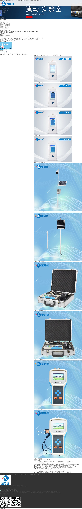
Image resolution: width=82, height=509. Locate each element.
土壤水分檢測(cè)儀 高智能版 (39, 162)
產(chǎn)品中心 (3, 12)
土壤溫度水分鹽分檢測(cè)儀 (39, 108)
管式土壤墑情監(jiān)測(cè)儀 (39, 261)
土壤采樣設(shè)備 (3, 29)
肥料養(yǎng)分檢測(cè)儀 (5, 24)
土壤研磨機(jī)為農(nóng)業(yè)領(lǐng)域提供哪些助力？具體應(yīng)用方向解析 (54, 463)
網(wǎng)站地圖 (31, 0)
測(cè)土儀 (2, 20)
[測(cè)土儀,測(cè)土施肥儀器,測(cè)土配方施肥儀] (7, 1)
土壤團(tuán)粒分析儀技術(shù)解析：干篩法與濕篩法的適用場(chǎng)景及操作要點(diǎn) (55, 461)
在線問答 (2, 18)
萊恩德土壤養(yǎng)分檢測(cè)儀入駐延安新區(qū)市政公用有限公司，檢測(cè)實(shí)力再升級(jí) (19, 39)
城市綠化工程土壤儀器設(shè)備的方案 (7, 40)
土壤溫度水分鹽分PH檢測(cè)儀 (40, 82)
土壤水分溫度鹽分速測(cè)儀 (39, 359)
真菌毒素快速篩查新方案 (5, 35)
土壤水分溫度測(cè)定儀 (38, 409)
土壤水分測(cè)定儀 (4, 26)
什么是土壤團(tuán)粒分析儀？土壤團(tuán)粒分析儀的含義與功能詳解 (52, 471)
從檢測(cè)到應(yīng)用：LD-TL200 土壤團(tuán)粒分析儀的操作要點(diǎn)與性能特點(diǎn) (56, 467)
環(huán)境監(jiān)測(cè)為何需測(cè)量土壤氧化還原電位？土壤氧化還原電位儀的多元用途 (56, 465)
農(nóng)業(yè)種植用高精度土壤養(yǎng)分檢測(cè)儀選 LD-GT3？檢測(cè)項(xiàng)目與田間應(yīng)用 (58, 464)
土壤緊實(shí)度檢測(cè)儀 (5, 30)
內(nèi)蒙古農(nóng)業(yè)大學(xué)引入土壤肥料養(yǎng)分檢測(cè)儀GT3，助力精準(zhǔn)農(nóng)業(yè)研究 (22, 38)
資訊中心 (2, 16)
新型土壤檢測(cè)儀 (4, 22)
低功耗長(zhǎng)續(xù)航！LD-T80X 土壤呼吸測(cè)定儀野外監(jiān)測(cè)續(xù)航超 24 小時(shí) (57, 466)
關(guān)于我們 (3, 11)
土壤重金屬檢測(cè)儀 (4, 27)
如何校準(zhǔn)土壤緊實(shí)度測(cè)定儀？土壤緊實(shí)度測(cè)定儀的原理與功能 (54, 472)
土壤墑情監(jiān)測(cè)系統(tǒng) (40, 211)
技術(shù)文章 (2, 17)
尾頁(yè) (48, 459)
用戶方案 (18, 474)
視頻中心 (2, 13)
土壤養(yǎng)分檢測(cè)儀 (5, 23)
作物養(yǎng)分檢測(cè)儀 (5, 25)
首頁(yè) (42, 55)
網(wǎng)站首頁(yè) (4, 10)
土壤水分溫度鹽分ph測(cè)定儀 (40, 310)
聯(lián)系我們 (38, 0)
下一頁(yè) (45, 459)
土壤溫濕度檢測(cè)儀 (38, 135)
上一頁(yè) (39, 459)
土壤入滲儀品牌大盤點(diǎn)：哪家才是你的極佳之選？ (49, 468)
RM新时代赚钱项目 (4, 508)
